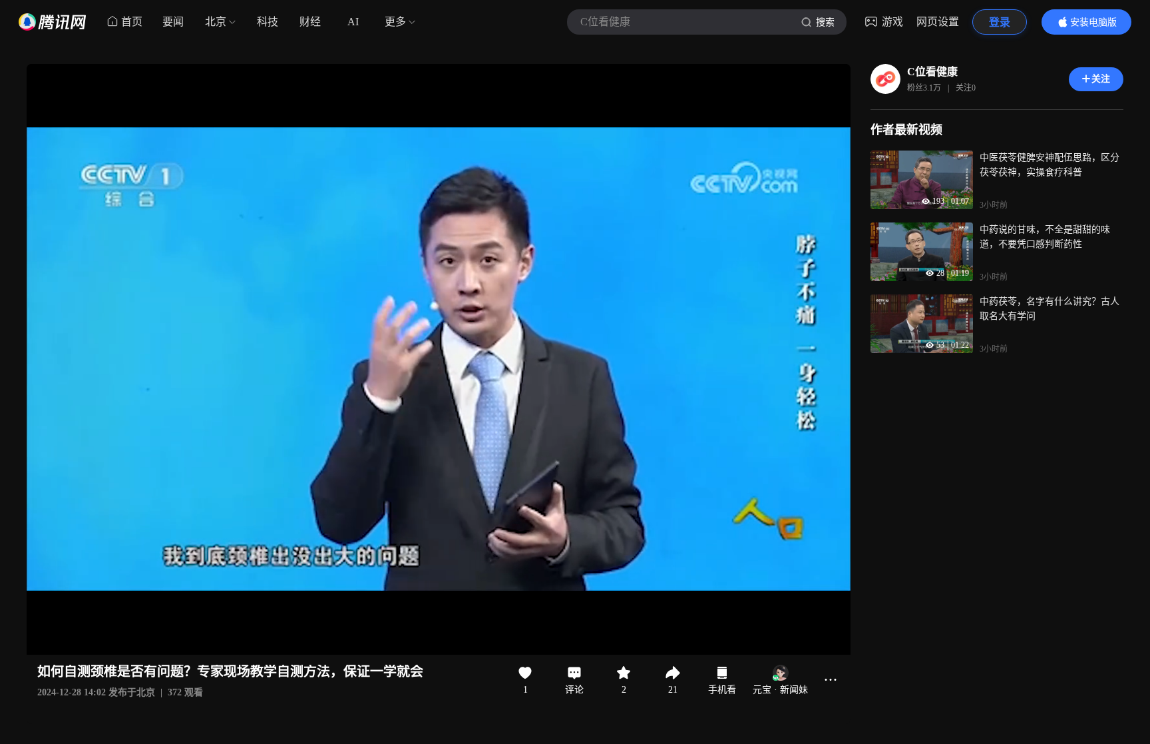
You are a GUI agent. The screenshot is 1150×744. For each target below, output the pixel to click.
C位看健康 (932, 71)
